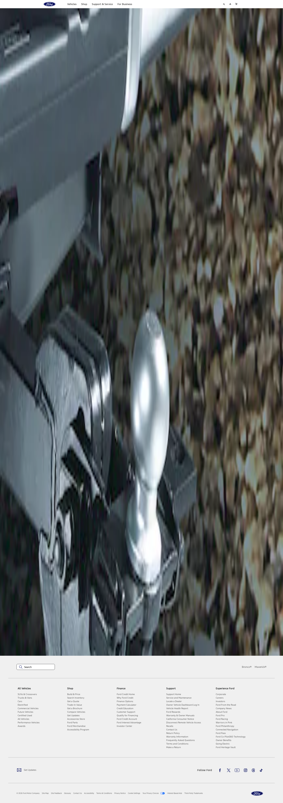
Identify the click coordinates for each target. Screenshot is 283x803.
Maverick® (260, 667)
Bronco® (247, 667)
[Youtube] (237, 770)
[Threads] (253, 770)
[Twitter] (228, 770)
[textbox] (35, 667)
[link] (45, 793)
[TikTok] (261, 770)
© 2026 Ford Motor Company (28, 793)
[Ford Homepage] (257, 793)
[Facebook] (221, 770)
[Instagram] (245, 770)
